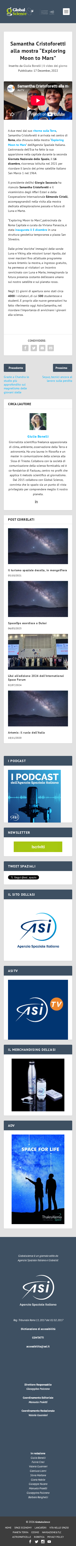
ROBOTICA (39, 1536)
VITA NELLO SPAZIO (59, 1527)
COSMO (35, 1532)
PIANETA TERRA (20, 1532)
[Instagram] (43, 1541)
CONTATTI (38, 1337)
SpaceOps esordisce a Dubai (27, 623)
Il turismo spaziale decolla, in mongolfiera (37, 570)
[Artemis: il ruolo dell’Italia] (38, 708)
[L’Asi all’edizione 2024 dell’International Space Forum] (38, 652)
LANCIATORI (40, 1527)
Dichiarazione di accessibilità (38, 1329)
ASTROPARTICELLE (21, 1536)
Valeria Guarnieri (38, 1415)
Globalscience (42, 1521)
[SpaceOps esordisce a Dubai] (38, 599)
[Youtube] (49, 1541)
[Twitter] (36, 1541)
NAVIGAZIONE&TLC (51, 1532)
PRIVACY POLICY (55, 1536)
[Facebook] (30, 1541)
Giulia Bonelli (32, 66)
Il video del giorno (55, 66)
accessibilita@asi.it (38, 1346)
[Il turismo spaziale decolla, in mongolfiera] (38, 546)
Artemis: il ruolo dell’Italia (26, 732)
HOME (8, 1527)
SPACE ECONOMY (23, 1527)
